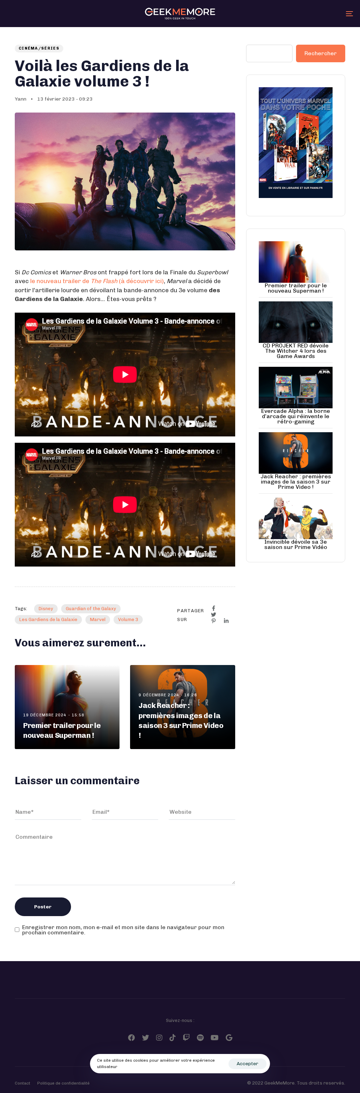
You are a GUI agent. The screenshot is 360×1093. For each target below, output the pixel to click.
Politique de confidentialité (63, 1083)
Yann (20, 99)
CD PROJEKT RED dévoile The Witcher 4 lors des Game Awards (296, 351)
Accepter (247, 1064)
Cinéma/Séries (39, 48)
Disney (46, 608)
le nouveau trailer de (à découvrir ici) (97, 281)
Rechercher (320, 53)
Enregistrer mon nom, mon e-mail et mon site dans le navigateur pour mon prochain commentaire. (123, 930)
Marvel (97, 619)
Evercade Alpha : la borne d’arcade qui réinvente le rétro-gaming (295, 416)
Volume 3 (128, 619)
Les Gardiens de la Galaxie (48, 619)
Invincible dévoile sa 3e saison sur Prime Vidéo (295, 544)
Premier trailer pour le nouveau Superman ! (296, 288)
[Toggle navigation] (295, 13)
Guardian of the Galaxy (91, 608)
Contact (22, 1083)
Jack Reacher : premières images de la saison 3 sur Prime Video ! (296, 482)
